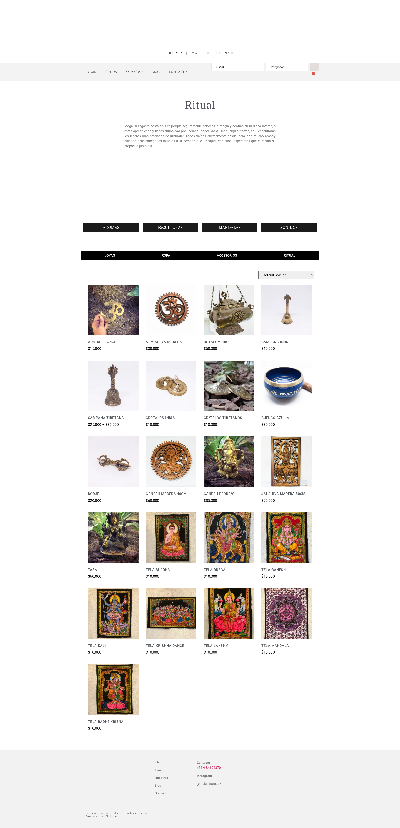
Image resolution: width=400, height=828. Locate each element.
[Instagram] (294, 815)
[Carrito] (312, 76)
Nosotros (134, 72)
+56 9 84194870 (209, 768)
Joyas (110, 255)
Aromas (111, 227)
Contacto (178, 72)
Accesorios (227, 255)
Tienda (111, 72)
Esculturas (170, 227)
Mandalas (230, 227)
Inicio (90, 72)
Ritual (289, 255)
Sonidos (289, 227)
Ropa (166, 255)
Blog (156, 72)
